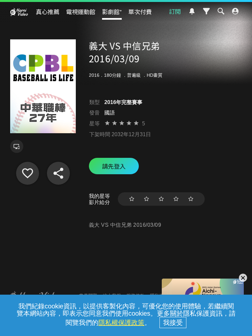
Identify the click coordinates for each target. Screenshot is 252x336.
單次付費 (140, 11)
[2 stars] (146, 199)
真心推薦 (47, 11)
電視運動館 (80, 11)
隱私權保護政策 (121, 322)
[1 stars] (131, 199)
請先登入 (114, 166)
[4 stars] (176, 199)
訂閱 (175, 11)
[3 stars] (161, 199)
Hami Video (19, 12)
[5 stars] (190, 199)
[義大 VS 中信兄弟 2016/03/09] (27, 173)
